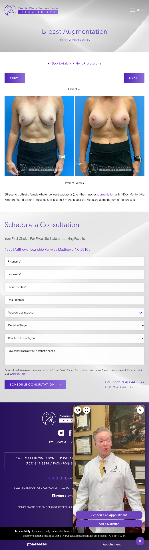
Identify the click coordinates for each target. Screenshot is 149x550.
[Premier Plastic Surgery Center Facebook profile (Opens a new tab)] (70, 433)
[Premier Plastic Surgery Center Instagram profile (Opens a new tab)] (61, 433)
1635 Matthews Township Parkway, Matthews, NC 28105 (47, 249)
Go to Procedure (87, 63)
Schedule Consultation (32, 384)
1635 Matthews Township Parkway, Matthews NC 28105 (66, 458)
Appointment (112, 544)
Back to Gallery (61, 63)
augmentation (105, 194)
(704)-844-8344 (37, 544)
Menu (140, 10)
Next (134, 78)
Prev (14, 78)
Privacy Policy (19, 374)
